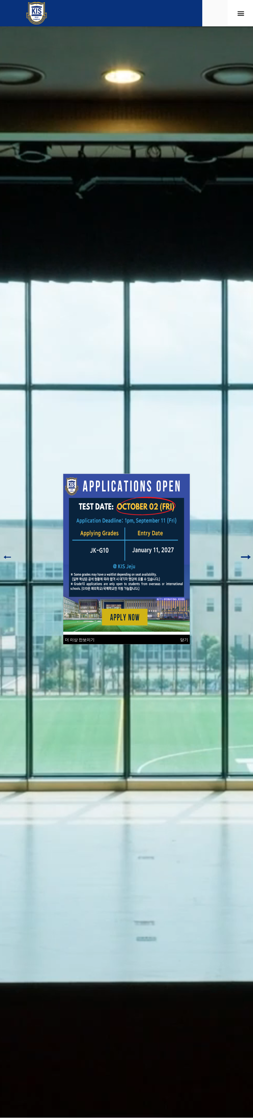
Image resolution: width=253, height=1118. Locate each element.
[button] (241, 13)
